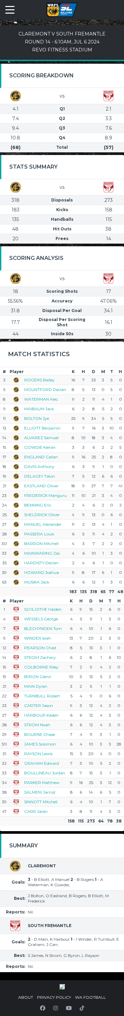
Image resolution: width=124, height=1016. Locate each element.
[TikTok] (82, 1008)
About (25, 997)
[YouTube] (69, 1008)
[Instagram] (55, 1008)
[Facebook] (42, 1008)
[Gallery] (62, 986)
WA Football (90, 997)
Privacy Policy (54, 997)
